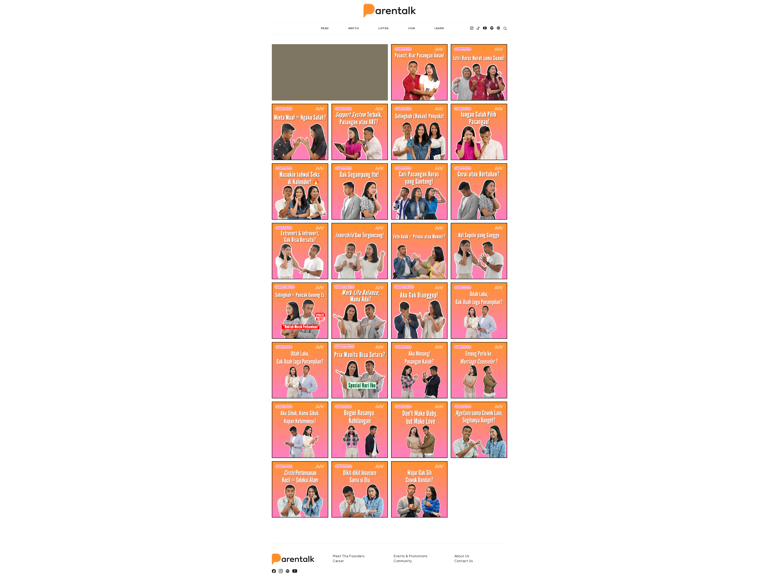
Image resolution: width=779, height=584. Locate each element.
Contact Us (463, 561)
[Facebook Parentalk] (274, 571)
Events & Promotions (411, 556)
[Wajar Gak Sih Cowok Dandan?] (419, 489)
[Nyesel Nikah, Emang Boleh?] (479, 191)
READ (325, 28)
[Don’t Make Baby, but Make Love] (419, 430)
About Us (461, 556)
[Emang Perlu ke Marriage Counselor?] (479, 370)
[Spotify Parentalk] (492, 28)
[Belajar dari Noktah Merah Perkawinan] (300, 310)
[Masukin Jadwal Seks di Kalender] (300, 191)
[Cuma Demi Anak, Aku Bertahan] (359, 191)
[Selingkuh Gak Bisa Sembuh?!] (419, 132)
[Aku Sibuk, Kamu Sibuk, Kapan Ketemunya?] (300, 430)
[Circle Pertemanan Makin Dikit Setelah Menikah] (300, 489)
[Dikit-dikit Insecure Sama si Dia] (359, 489)
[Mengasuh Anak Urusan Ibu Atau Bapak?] (359, 370)
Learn (439, 28)
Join (411, 28)
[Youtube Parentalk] (485, 28)
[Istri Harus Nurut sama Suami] (479, 72)
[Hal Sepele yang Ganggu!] (479, 251)
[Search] (505, 28)
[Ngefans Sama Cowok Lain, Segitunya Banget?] (479, 430)
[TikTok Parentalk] (478, 28)
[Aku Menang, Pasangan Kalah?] (419, 370)
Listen (383, 28)
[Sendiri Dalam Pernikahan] (419, 310)
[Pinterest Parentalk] (498, 28)
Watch (353, 28)
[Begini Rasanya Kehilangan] (359, 430)
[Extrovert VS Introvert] (300, 251)
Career (338, 561)
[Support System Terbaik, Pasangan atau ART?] (359, 132)
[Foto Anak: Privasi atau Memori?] (419, 251)
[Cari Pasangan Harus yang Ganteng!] (419, 191)
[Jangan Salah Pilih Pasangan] (479, 132)
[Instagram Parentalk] (471, 28)
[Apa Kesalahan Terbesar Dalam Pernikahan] (419, 72)
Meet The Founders (349, 556)
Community (403, 561)
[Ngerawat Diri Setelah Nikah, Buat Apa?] (479, 310)
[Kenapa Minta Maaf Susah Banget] (300, 132)
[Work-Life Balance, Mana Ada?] (359, 310)
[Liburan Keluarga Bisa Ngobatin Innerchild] (359, 251)
